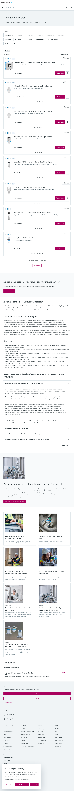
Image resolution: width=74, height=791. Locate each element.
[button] (9, 35)
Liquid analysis (7, 737)
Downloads (40, 731)
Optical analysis (7, 749)
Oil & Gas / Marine (25, 734)
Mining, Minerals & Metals (27, 746)
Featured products (8, 757)
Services (5, 763)
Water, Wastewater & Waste (27, 731)
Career (56, 734)
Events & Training (59, 740)
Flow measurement (8, 731)
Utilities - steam (24, 749)
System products (7, 746)
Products (5, 13)
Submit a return (41, 743)
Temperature (6, 740)
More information (7, 702)
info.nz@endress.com (11, 719)
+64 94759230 (10, 715)
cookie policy (23, 781)
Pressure (5, 743)
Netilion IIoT (6, 752)
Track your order (42, 740)
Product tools (6, 760)
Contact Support (42, 728)
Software (5, 754)
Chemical (23, 740)
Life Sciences (24, 737)
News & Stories (58, 737)
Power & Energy (24, 743)
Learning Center (41, 737)
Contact (56, 731)
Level (4, 734)
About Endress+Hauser (60, 728)
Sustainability (58, 746)
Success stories (58, 743)
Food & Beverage (25, 728)
